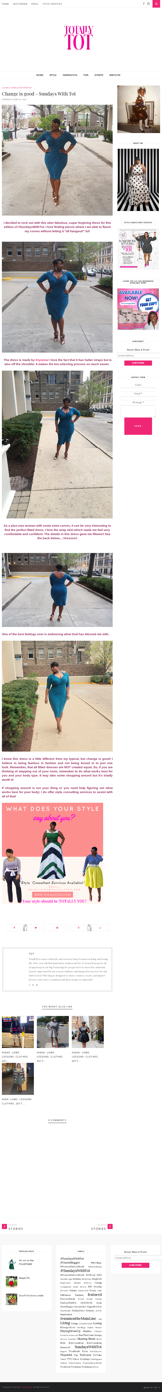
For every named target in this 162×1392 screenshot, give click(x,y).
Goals (99, 1303)
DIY (90, 1286)
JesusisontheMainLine (78, 1318)
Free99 (81, 1299)
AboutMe (64, 1279)
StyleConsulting (94, 1343)
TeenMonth (74, 1351)
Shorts (99, 1339)
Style (53, 75)
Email (35, 3)
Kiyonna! (42, 360)
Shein (91, 1339)
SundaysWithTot (21, 87)
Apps (70, 1279)
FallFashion (65, 1295)
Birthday (77, 1279)
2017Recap (90, 1275)
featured (95, 1294)
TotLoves (85, 1355)
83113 (99, 1275)
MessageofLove (67, 1327)
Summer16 (65, 1347)
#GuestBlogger (70, 1262)
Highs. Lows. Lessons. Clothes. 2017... (50, 1056)
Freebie (90, 1299)
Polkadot (98, 1331)
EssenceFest (83, 1291)
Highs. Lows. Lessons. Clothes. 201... (15, 1056)
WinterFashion (75, 1363)
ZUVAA (96, 1367)
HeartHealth (65, 1311)
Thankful (66, 1355)
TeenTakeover (96, 1351)
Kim (100, 1319)
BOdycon (87, 1283)
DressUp (98, 1286)
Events (98, 75)
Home (5, 3)
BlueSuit (77, 1283)
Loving (97, 1323)
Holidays (90, 1310)
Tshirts (63, 1359)
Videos (75, 1359)
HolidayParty (78, 1310)
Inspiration (70, 75)
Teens (85, 1351)
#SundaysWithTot (75, 1270)
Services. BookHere (68, 1339)
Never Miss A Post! (138, 349)
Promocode (73, 1335)
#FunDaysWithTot (72, 1258)
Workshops (86, 1367)
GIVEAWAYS (86, 1303)
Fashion (79, 1295)
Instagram (20, 3)
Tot (31, 953)
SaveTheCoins (86, 1335)
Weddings (85, 1359)
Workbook (65, 1367)
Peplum (90, 1327)
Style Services (52, 3)
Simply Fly (24, 1278)
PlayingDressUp (70, 1331)
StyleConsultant (76, 1343)
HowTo (99, 1311)
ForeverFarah (67, 1298)
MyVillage (81, 1327)
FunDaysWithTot (68, 1303)
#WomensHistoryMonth (72, 1275)
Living (5, 87)
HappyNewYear (94, 1306)
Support (63, 1351)
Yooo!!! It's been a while (31, 1295)
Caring (98, 1282)
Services (114, 75)
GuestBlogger (67, 1306)
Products (64, 1335)
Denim (75, 1287)
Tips (85, 75)
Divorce (83, 1287)
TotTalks (97, 1355)
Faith (99, 1291)
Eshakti (73, 1290)
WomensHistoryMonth (92, 1363)
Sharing (82, 1339)
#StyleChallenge (95, 1267)
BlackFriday (87, 1279)
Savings (98, 1335)
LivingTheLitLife (86, 1323)
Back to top (151, 1387)
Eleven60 (64, 1291)
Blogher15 (97, 1279)
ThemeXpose (26, 1387)
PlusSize (87, 1331)
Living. (74, 1323)
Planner (98, 1327)
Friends (98, 1299)
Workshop (76, 1367)
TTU (69, 1359)
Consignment (65, 1287)
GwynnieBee (80, 1306)
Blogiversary (65, 1283)
